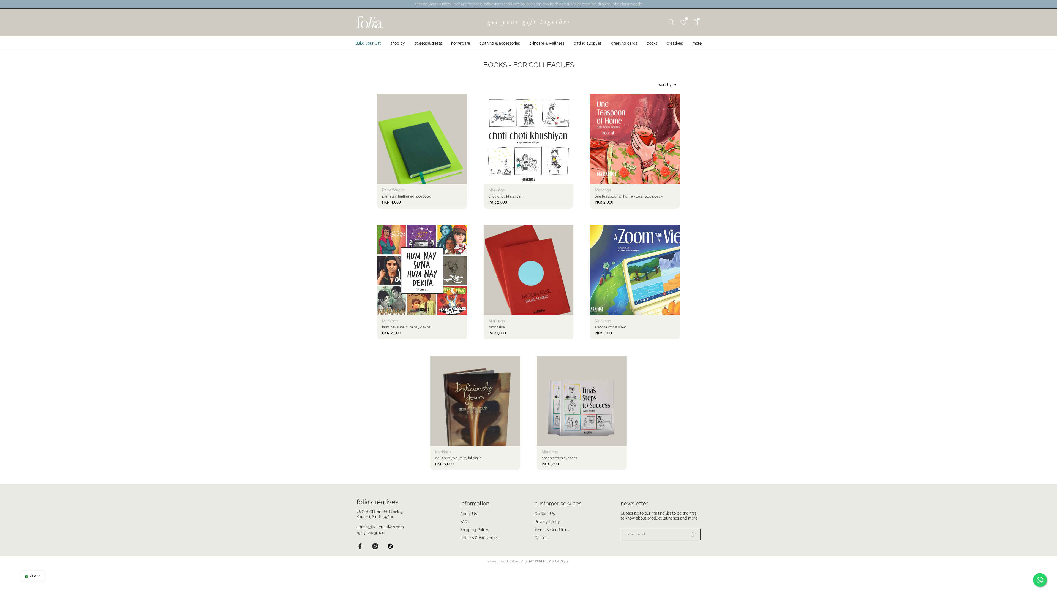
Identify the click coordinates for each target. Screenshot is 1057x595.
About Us (468, 514)
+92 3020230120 (370, 533)
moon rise (497, 327)
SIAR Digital (561, 561)
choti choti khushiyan (505, 196)
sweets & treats (428, 43)
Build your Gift (368, 43)
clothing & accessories (500, 43)
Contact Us (545, 514)
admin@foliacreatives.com (380, 527)
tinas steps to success (559, 458)
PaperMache (393, 190)
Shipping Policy (474, 530)
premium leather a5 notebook (406, 196)
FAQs (464, 522)
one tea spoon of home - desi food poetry (629, 196)
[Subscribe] (689, 534)
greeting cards (624, 43)
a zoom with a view (610, 327)
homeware (460, 43)
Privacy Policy (547, 522)
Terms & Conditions (552, 530)
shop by (397, 43)
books (652, 43)
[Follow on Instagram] (375, 546)
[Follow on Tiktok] (390, 546)
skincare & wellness (547, 43)
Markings (497, 190)
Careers (542, 538)
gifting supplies (588, 43)
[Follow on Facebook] (359, 546)
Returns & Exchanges (479, 538)
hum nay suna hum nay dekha (406, 327)
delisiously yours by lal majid (458, 458)
